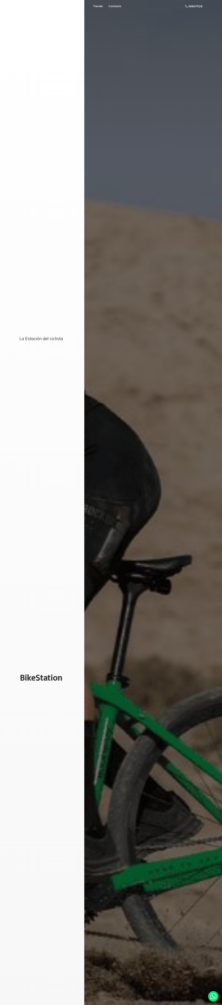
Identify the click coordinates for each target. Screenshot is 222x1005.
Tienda (98, 6)
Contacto (115, 6)
